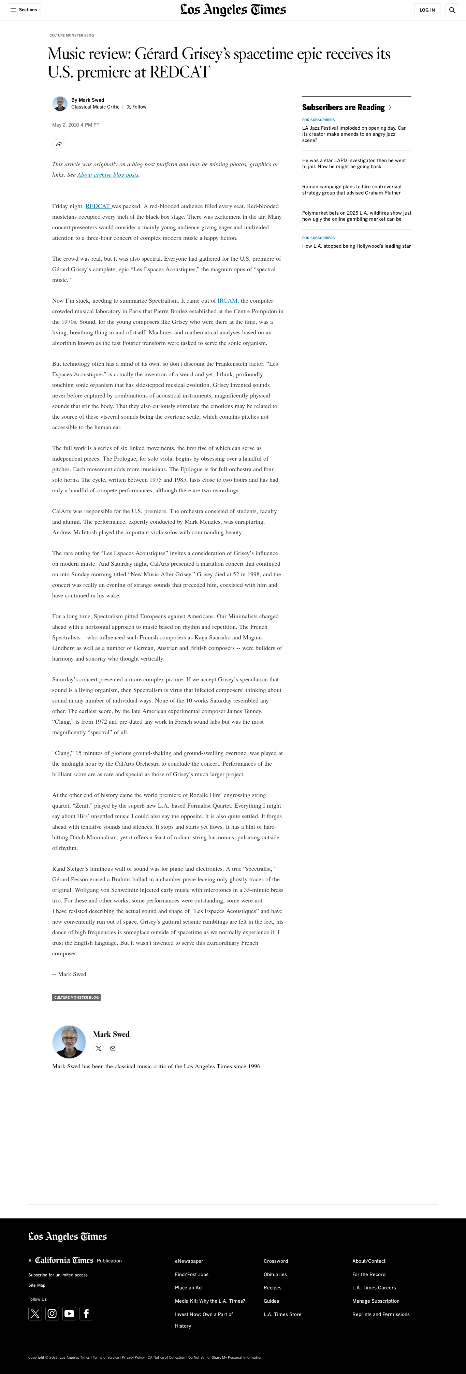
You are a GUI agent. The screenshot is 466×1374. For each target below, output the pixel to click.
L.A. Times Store (283, 1314)
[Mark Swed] (60, 104)
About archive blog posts (108, 174)
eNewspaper (189, 1261)
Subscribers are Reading (343, 107)
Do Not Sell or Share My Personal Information (225, 1357)
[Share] (59, 143)
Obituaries (275, 1274)
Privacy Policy (133, 1357)
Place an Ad (188, 1288)
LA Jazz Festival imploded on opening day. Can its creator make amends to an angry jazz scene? (354, 134)
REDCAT (99, 206)
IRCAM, (229, 300)
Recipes (272, 1288)
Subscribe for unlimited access (58, 1275)
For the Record (368, 1274)
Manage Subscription (375, 1301)
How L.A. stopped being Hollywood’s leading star (356, 246)
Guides (271, 1301)
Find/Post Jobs (191, 1274)
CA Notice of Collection (166, 1357)
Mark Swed (91, 100)
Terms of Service (106, 1357)
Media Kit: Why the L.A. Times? (210, 1301)
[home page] (233, 9)
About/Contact (368, 1261)
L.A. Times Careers (374, 1288)
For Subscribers (318, 120)
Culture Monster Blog (71, 35)
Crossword (276, 1261)
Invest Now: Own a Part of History (204, 1320)
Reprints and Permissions (381, 1314)
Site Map (36, 1286)
